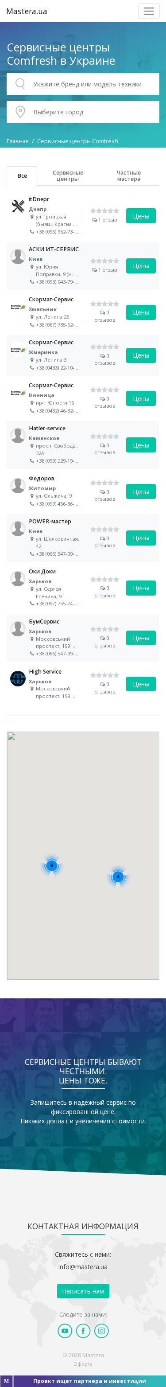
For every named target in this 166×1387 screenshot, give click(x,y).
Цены (141, 216)
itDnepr (83, 215)
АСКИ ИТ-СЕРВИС (83, 265)
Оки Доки (83, 588)
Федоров (83, 491)
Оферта (83, 1363)
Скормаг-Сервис (83, 312)
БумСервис (83, 638)
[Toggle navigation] (149, 11)
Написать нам (83, 1291)
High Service (83, 684)
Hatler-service (83, 444)
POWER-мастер (83, 537)
